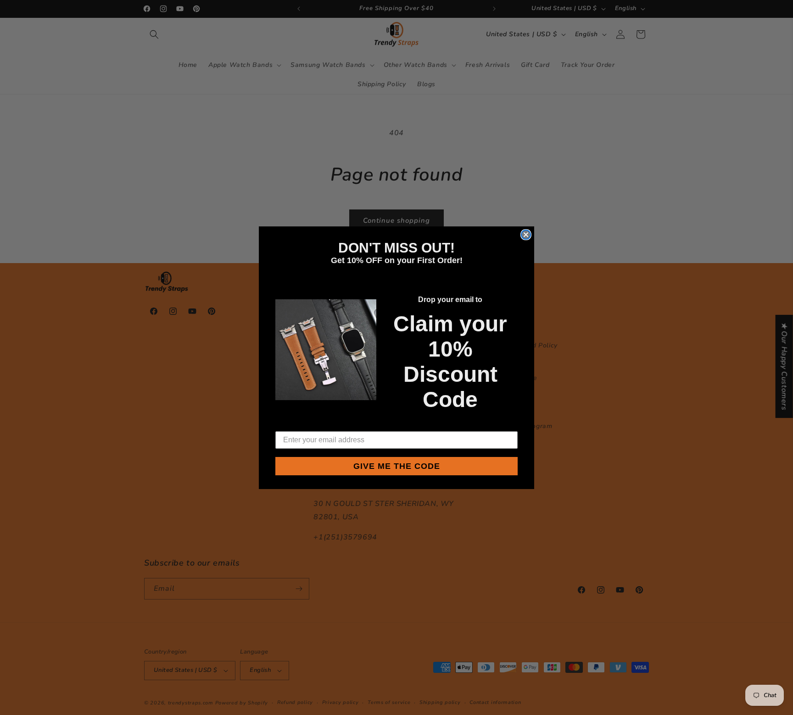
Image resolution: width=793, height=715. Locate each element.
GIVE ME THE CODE (396, 466)
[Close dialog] (526, 234)
